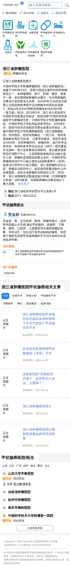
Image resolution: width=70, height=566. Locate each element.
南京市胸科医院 (19, 507)
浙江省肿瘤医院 (16, 69)
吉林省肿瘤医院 (19, 492)
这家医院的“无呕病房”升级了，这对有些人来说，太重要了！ (39, 378)
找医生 (45, 12)
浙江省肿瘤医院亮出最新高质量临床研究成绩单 (39, 433)
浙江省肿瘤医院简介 (37, 406)
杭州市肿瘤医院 (19, 500)
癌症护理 (60, 12)
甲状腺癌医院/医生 (18, 458)
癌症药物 (28, 12)
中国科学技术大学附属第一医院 (30, 515)
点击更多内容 (35, 528)
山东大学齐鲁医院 (21, 473)
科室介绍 (9, 273)
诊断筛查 (33, 32)
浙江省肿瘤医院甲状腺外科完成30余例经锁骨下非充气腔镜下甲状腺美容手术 (39, 253)
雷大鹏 (17, 483)
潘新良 (26, 483)
